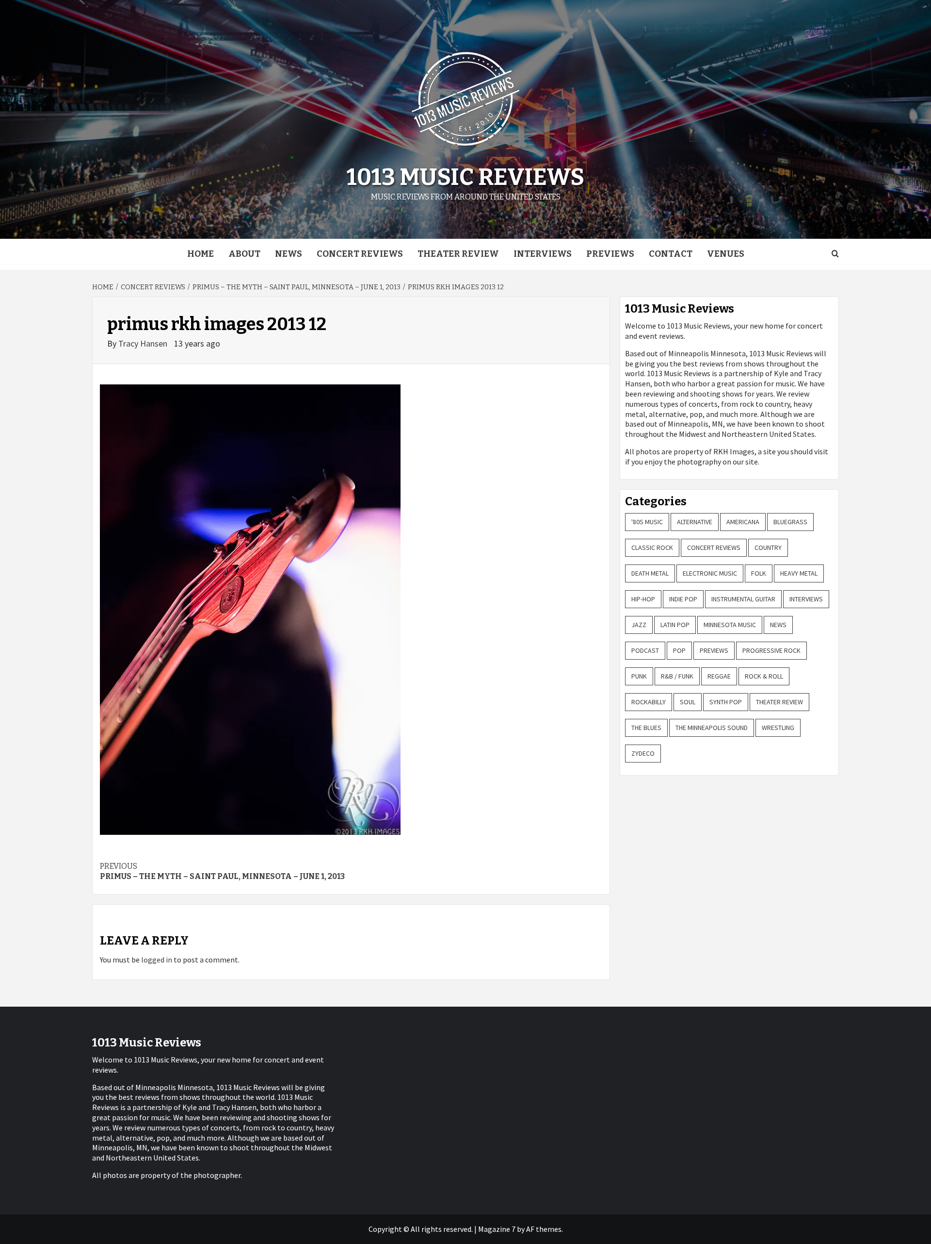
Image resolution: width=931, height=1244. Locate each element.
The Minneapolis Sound (711, 727)
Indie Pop (683, 599)
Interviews (543, 254)
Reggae (719, 676)
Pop (679, 650)
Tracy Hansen (143, 343)
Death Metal (650, 573)
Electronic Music (710, 573)
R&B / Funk (677, 676)
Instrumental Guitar (743, 599)
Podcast (645, 650)
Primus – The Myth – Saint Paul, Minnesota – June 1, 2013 (222, 871)
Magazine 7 (496, 1229)
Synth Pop (725, 701)
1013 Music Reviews (465, 177)
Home (200, 254)
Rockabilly (648, 701)
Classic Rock (652, 547)
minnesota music (730, 624)
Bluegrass (790, 521)
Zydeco (643, 753)
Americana (742, 521)
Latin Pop (675, 624)
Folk (758, 573)
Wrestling (778, 727)
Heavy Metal (799, 573)
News (288, 254)
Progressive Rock (771, 650)
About (244, 254)
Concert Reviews (360, 254)
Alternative (694, 521)
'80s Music (647, 521)
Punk (639, 676)
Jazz (638, 624)
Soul (687, 701)
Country (768, 547)
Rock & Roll (764, 676)
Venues (725, 254)
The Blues (646, 727)
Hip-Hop (643, 599)
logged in (156, 959)
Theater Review (458, 254)
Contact (670, 254)
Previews (610, 254)
